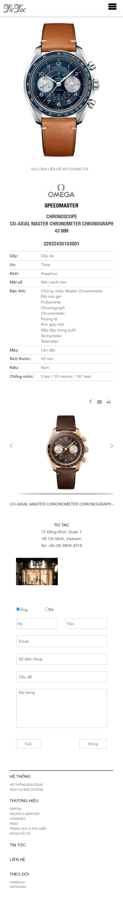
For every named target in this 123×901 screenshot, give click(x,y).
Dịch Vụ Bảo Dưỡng (26, 789)
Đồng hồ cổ (20, 833)
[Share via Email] (99, 402)
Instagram (18, 886)
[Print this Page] (108, 402)
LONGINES (17, 818)
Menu (115, 9)
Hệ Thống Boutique (26, 784)
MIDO (14, 823)
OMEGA (15, 808)
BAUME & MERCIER (24, 814)
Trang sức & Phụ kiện (28, 828)
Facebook (17, 882)
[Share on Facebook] (90, 402)
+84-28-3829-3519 (65, 545)
